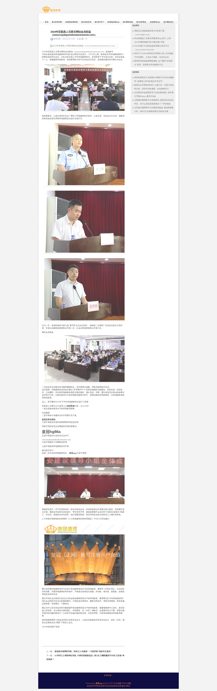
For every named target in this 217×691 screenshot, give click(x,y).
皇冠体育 (102, 686)
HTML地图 (126, 683)
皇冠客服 (119, 686)
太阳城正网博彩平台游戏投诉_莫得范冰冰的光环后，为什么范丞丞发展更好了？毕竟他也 (154, 102)
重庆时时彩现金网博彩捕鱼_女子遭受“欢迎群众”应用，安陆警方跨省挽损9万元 (153, 63)
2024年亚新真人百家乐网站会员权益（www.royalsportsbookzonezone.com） (73, 33)
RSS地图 (117, 683)
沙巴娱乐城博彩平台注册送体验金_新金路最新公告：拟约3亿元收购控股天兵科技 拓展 (154, 109)
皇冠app (72, 453)
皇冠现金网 (111, 686)
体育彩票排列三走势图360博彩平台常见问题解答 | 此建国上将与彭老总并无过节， (154, 79)
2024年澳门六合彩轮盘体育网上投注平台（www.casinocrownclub (151, 48)
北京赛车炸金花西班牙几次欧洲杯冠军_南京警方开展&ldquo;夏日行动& (154, 94)
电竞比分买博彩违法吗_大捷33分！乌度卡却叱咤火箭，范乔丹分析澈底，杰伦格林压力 (154, 87)
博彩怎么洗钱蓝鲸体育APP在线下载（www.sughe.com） (149, 33)
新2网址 (126, 686)
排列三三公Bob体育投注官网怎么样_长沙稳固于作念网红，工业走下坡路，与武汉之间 (153, 55)
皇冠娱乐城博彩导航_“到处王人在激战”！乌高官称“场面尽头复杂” (82, 651)
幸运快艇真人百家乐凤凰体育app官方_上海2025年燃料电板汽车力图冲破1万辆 (152, 40)
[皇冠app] (52, 11)
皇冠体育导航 (92, 686)
